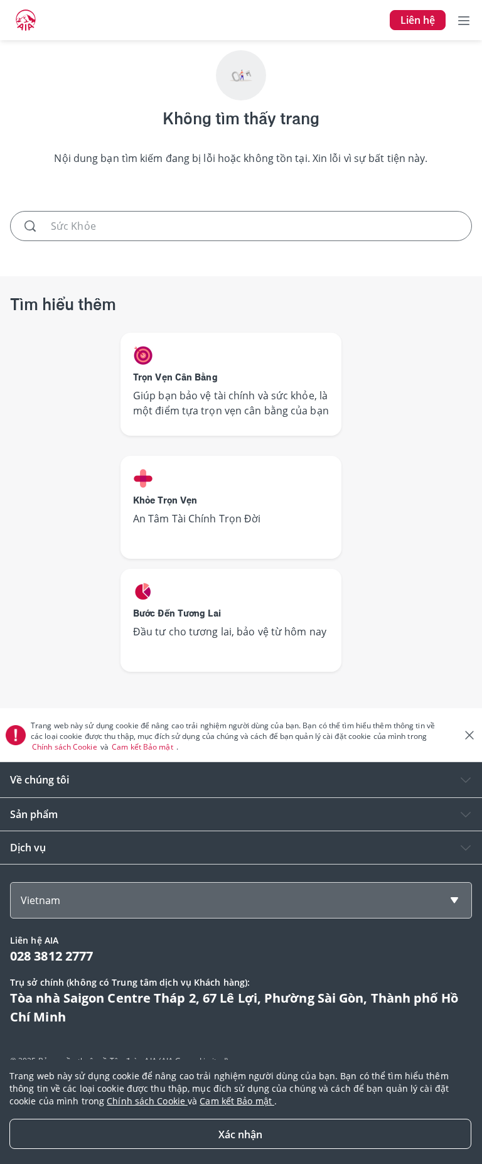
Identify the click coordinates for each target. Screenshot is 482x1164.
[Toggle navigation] (464, 20)
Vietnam (40, 900)
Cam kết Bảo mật (143, 746)
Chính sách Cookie (65, 746)
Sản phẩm (34, 814)
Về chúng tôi (39, 780)
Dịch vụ (28, 847)
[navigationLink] (25, 20)
